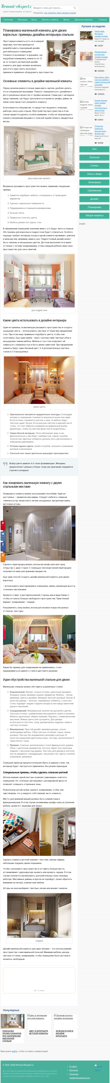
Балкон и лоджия (50, 19)
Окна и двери (94, 174)
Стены (94, 165)
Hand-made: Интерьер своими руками (101, 33)
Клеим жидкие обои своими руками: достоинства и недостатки (101, 105)
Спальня (103, 19)
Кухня (34, 19)
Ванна (66, 19)
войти (14, 1051)
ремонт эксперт (19, 9)
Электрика (94, 182)
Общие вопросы (94, 215)
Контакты (73, 1070)
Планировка (94, 207)
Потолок (94, 157)
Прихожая (22, 19)
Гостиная (8, 19)
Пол (94, 149)
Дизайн (94, 198)
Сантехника (94, 190)
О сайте (73, 1066)
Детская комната (84, 19)
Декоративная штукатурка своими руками (101, 54)
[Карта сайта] (101, 1070)
